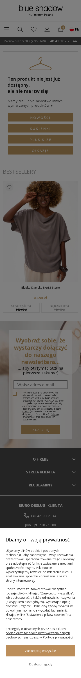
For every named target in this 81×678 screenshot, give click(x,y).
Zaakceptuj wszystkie (40, 651)
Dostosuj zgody (40, 664)
